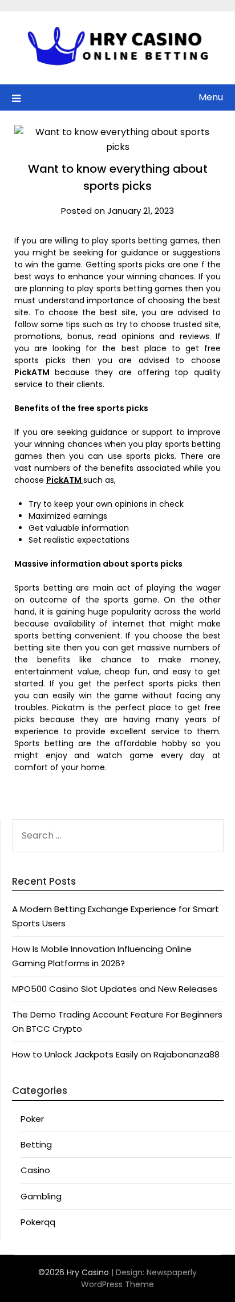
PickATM (64, 480)
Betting (36, 1144)
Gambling (41, 1196)
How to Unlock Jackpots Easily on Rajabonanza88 (116, 1054)
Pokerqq (38, 1222)
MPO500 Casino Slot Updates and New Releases (114, 989)
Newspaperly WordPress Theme (139, 1278)
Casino (35, 1170)
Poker (32, 1119)
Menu (210, 97)
